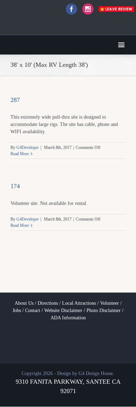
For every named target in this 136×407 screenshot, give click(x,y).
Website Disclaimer (63, 310)
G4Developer (27, 147)
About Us (24, 303)
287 (15, 99)
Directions (48, 303)
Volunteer (109, 303)
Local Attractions (79, 303)
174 (15, 186)
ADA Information (68, 317)
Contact (32, 310)
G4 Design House (95, 373)
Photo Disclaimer (103, 310)
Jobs (17, 310)
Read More (19, 153)
